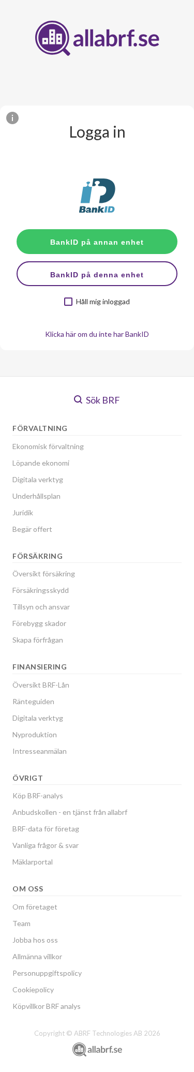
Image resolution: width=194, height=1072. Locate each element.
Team (21, 923)
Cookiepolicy (33, 989)
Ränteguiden (33, 701)
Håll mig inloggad (103, 301)
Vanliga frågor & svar (45, 845)
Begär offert (32, 529)
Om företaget (34, 906)
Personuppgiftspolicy (47, 973)
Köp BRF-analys (37, 795)
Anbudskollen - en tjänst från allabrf (69, 812)
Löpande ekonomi (40, 462)
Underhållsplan (36, 496)
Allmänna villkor (37, 956)
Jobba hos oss (35, 939)
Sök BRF (102, 400)
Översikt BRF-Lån (40, 684)
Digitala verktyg (37, 479)
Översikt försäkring (43, 573)
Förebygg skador (39, 623)
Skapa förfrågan (37, 639)
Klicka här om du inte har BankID (97, 334)
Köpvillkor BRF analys (46, 1006)
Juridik (22, 512)
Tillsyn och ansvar (41, 606)
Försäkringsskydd (40, 590)
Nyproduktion (34, 734)
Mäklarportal (32, 861)
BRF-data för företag (45, 828)
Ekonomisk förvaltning (48, 446)
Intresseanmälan (39, 751)
